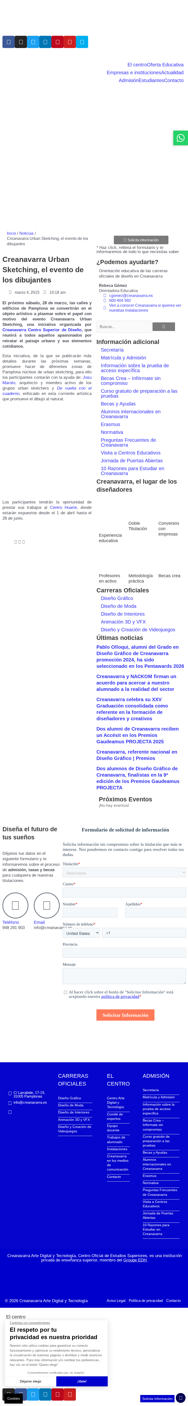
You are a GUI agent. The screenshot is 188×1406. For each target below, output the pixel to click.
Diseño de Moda (118, 606)
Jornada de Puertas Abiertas (132, 460)
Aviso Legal (116, 1300)
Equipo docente (113, 1128)
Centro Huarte (63, 507)
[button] (3, 542)
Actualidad (172, 72)
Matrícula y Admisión (123, 357)
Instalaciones (117, 1149)
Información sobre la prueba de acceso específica (135, 368)
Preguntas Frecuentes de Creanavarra (128, 442)
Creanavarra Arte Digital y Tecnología (53, 1300)
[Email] (47, 905)
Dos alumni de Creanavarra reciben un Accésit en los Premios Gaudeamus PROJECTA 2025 (137, 735)
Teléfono (10, 922)
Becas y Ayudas (118, 403)
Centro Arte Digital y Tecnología (116, 1102)
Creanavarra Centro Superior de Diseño (42, 330)
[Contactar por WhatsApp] (180, 138)
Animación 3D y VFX (123, 621)
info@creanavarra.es (30, 1102)
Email (39, 922)
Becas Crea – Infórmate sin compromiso (131, 381)
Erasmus (110, 424)
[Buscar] (164, 326)
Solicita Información (157, 1399)
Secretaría (112, 350)
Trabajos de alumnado (116, 1139)
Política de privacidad (146, 1300)
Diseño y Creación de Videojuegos (138, 629)
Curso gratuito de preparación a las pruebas (139, 393)
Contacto (174, 80)
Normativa (112, 432)
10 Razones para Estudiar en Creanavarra (132, 471)
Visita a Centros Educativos (131, 452)
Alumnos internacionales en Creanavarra (131, 414)
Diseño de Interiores (123, 614)
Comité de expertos (115, 1116)
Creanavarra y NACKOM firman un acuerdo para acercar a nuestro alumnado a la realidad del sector (136, 683)
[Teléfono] (15, 905)
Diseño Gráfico (117, 598)
